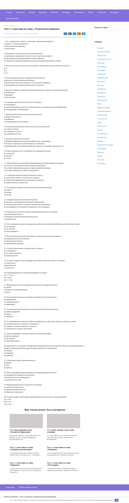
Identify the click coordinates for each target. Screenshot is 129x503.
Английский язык (103, 52)
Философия (101, 149)
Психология (101, 12)
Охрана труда (102, 115)
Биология (54, 12)
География (66, 12)
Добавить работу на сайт (28, 487)
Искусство (101, 82)
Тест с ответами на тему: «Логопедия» (59, 464)
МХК (99, 104)
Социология (101, 137)
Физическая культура (105, 145)
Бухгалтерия (102, 67)
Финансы (100, 152)
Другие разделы (12, 19)
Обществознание (103, 108)
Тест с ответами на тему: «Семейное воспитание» (21, 448)
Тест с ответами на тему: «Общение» (21, 464)
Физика (100, 141)
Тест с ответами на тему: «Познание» (59, 448)
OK (116, 500)
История (32, 12)
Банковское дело (104, 59)
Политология (102, 119)
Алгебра (100, 48)
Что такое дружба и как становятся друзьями (21, 431)
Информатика (102, 78)
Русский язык (79, 12)
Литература (20, 12)
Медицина (43, 12)
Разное (100, 130)
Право (90, 12)
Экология (100, 160)
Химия (99, 156)
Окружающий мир (104, 111)
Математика (101, 93)
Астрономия (101, 55)
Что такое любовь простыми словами (60, 431)
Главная (9, 12)
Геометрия (101, 74)
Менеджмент (102, 100)
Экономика (101, 163)
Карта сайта (10, 487)
